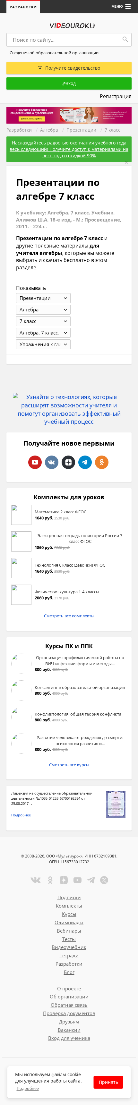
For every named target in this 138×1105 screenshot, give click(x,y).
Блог (69, 972)
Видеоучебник (69, 947)
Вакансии (69, 1030)
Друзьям (69, 1021)
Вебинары (69, 930)
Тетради (69, 955)
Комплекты (69, 905)
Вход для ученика (69, 1038)
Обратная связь (69, 1005)
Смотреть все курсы (69, 765)
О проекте (69, 988)
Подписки (69, 897)
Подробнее (21, 815)
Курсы (69, 914)
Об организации (69, 996)
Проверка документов (69, 1013)
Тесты (69, 939)
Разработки (23, 6)
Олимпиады (69, 922)
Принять (108, 1082)
